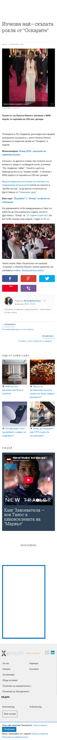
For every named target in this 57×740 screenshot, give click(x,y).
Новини (6, 669)
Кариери (33, 663)
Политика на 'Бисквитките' (15, 691)
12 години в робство (37, 215)
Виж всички (10, 714)
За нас (5, 663)
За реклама (8, 674)
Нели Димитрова (32, 300)
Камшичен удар (28, 192)
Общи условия (39, 733)
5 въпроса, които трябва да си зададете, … (36, 341)
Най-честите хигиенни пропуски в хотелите (12, 390)
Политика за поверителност (15, 736)
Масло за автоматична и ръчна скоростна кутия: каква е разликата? (42, 392)
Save (11, 286)
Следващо (48, 336)
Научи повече (40, 725)
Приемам (9, 729)
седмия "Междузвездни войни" (29, 270)
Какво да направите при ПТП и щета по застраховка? (42, 432)
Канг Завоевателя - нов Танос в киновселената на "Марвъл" (24, 517)
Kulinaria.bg (36, 707)
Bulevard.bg (8, 707)
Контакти (34, 669)
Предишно (9, 324)
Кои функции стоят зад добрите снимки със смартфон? (14, 432)
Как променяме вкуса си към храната (17, 329)
